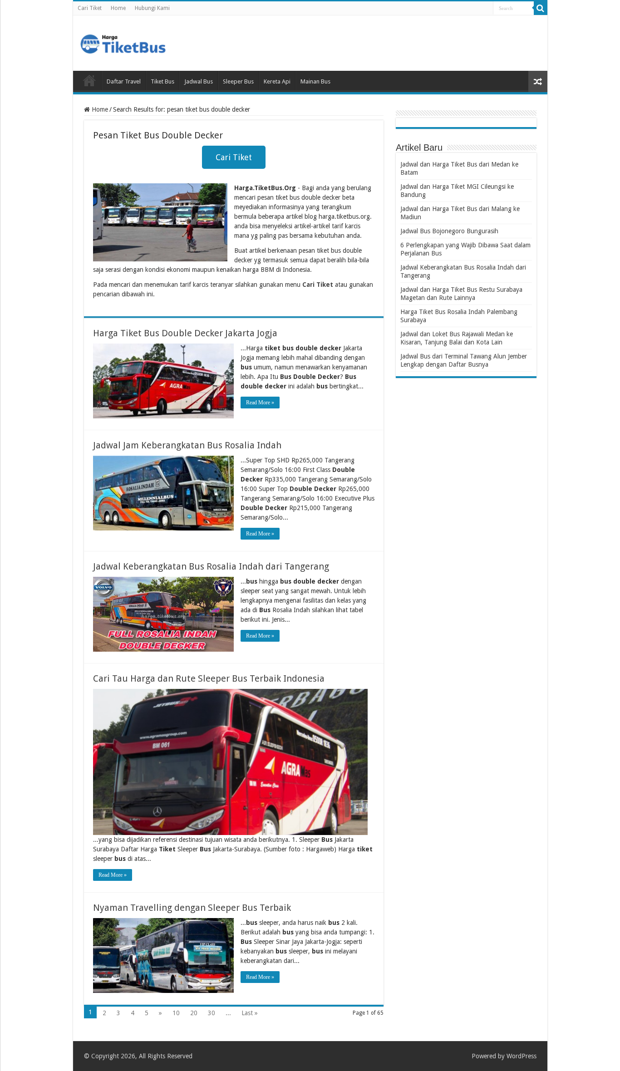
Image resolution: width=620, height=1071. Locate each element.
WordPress (521, 1056)
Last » (249, 1013)
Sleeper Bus (238, 81)
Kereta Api (277, 81)
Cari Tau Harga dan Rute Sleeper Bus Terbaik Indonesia (209, 678)
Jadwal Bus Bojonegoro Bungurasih (449, 231)
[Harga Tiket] (123, 42)
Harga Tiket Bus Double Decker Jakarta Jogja (185, 333)
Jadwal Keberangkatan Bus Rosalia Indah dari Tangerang (211, 566)
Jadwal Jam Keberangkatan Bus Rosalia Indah (187, 445)
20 (193, 1013)
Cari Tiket (90, 8)
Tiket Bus (162, 81)
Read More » (260, 402)
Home (118, 8)
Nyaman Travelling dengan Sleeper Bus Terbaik (192, 907)
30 (211, 1013)
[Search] (540, 8)
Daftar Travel (124, 81)
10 (176, 1013)
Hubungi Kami (152, 8)
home (89, 80)
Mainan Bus (315, 81)
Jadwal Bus (198, 81)
